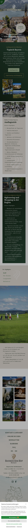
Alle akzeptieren (13, 517)
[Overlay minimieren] (26, 504)
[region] (14, 510)
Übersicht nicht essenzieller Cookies (14, 524)
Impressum (19, 526)
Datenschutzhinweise (10, 526)
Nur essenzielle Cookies (14, 521)
